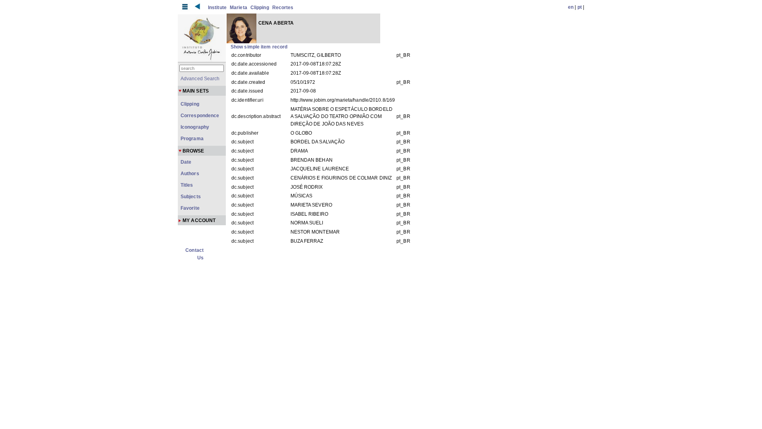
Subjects (191, 196)
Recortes (283, 7)
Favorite (190, 208)
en (570, 7)
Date (186, 162)
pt (579, 7)
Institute (217, 7)
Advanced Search (200, 78)
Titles (187, 185)
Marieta (238, 7)
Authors (190, 173)
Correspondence (200, 115)
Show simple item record (259, 47)
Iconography (195, 127)
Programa (192, 138)
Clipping (259, 7)
